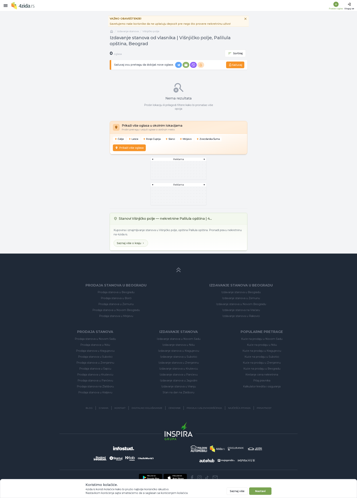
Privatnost (264, 408)
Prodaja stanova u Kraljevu (95, 392)
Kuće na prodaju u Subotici (262, 356)
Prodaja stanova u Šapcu (95, 368)
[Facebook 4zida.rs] (192, 477)
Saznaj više (237, 491)
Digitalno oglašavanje (147, 408)
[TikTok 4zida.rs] (207, 477)
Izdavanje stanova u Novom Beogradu (241, 304)
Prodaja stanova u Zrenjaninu (95, 362)
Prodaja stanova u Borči (116, 298)
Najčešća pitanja (239, 408)
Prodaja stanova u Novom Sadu (95, 339)
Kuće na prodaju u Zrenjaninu (262, 362)
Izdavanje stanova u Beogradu (241, 292)
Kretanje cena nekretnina (261, 374)
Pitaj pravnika (261, 380)
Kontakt (120, 408)
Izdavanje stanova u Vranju (178, 386)
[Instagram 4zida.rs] (199, 477)
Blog (89, 408)
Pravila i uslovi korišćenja (204, 408)
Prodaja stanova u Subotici (95, 356)
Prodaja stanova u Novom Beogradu (116, 310)
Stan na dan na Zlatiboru (178, 392)
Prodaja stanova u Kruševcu (95, 374)
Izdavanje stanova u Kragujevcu (178, 350)
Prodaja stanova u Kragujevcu (95, 350)
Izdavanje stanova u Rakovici (241, 316)
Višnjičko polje (150, 31)
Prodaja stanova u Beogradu (116, 292)
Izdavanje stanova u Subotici (178, 356)
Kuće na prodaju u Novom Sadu (261, 339)
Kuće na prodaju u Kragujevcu (261, 350)
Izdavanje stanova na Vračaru (241, 310)
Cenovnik (174, 408)
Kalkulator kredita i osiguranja (262, 386)
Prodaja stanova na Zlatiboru (95, 386)
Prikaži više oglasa (131, 147)
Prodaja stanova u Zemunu (116, 304)
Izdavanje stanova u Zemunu (241, 298)
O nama (103, 408)
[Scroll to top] (178, 269)
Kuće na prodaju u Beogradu (261, 368)
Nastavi (260, 491)
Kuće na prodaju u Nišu (262, 344)
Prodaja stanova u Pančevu (95, 380)
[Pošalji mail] (215, 478)
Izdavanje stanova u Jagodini (178, 380)
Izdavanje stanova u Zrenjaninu (178, 362)
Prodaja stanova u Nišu (95, 344)
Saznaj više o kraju (129, 243)
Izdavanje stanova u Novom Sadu (178, 339)
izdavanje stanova (128, 31)
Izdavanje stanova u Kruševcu (178, 368)
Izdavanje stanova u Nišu (178, 344)
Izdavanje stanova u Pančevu (179, 374)
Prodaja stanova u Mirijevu (116, 316)
